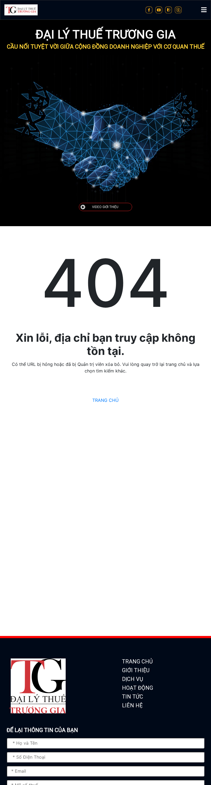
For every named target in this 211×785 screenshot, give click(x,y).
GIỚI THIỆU (135, 670)
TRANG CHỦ (105, 400)
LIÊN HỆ (132, 705)
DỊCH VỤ (132, 679)
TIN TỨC (132, 696)
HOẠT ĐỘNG (137, 688)
